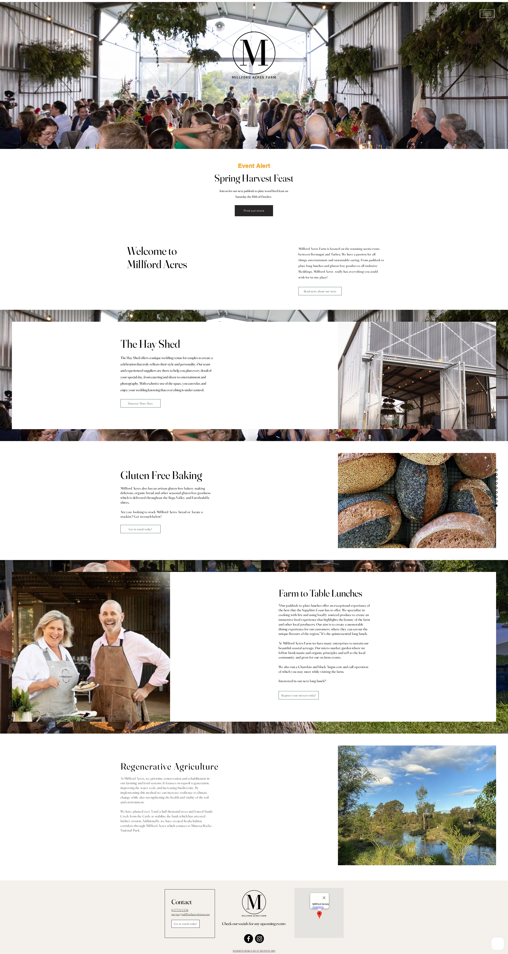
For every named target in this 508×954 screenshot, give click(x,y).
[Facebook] (248, 938)
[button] (487, 13)
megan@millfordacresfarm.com (190, 914)
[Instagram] (259, 938)
